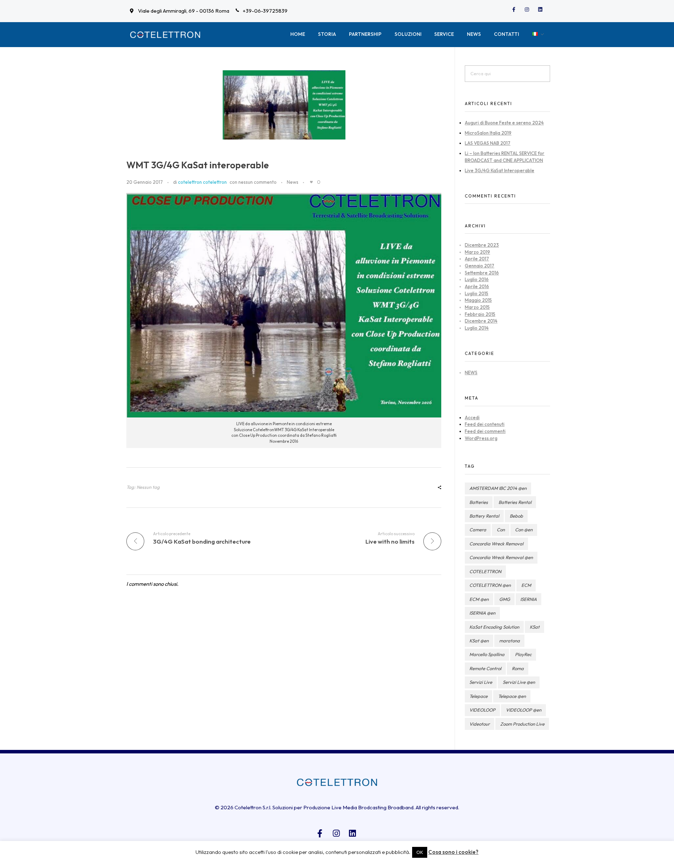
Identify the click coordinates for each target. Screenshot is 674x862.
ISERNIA (528, 599)
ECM (526, 585)
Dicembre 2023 (482, 245)
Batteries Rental (514, 502)
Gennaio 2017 (479, 265)
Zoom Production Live (522, 724)
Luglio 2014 (477, 328)
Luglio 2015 (476, 293)
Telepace (478, 696)
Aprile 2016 (477, 286)
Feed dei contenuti (484, 424)
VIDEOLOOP (482, 710)
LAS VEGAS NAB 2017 (487, 143)
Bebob (516, 516)
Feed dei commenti (485, 431)
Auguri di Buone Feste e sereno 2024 (504, 122)
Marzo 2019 (477, 252)
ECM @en (479, 599)
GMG (504, 599)
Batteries (478, 502)
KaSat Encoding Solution (494, 627)
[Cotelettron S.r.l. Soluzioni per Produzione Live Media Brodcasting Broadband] (165, 34)
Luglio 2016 (477, 279)
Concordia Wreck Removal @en (501, 557)
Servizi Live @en (519, 682)
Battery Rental (484, 516)
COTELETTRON (485, 571)
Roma (518, 668)
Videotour (479, 724)
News (292, 182)
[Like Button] (311, 182)
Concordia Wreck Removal (496, 543)
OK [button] (419, 852)
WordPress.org (481, 438)
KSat (535, 627)
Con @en (524, 529)
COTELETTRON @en (490, 585)
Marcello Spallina (486, 654)
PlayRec (523, 654)
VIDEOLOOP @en (523, 710)
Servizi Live (480, 682)
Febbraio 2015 (480, 314)
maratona (509, 640)
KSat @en (479, 640)
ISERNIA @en (482, 613)
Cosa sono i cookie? (453, 852)
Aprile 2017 (477, 258)
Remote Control (485, 668)
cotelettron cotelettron (202, 182)
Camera (477, 529)
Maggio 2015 (478, 300)
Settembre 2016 (482, 273)
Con (501, 529)
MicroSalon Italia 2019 (488, 133)
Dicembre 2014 (481, 321)
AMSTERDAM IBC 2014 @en (498, 488)
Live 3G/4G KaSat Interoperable (499, 170)
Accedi (472, 417)
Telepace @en (512, 696)
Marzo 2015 (477, 307)
